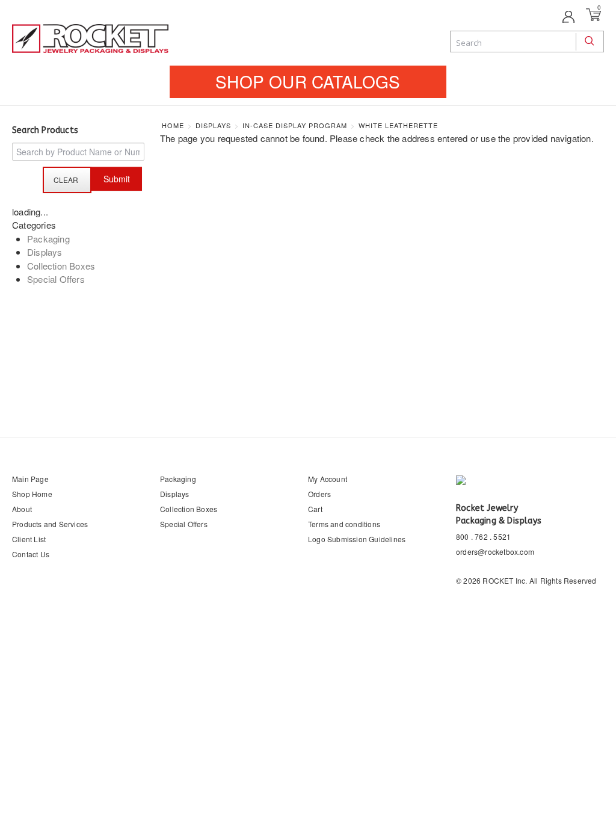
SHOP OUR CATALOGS (307, 81)
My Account (327, 479)
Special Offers (56, 279)
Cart (315, 509)
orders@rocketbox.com (495, 551)
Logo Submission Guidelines (356, 539)
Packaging (48, 238)
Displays (45, 252)
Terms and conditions (344, 524)
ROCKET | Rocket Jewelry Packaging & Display (90, 39)
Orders (319, 494)
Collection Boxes (61, 265)
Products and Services (50, 524)
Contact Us (30, 554)
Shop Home (32, 494)
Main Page (30, 479)
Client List (29, 539)
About (22, 509)
